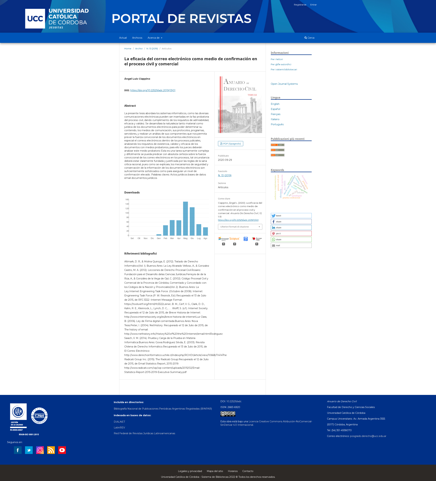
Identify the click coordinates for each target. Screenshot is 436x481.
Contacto (247, 471)
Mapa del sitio (215, 471)
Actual (123, 37)
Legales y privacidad (190, 471)
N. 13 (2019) (152, 48)
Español (275, 109)
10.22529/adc (234, 401)
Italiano (275, 119)
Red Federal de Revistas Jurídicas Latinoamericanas (144, 433)
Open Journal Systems (284, 83)
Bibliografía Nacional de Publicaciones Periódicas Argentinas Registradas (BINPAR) (163, 408)
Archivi (139, 48)
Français (275, 114)
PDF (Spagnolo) (232, 143)
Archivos (137, 37)
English (275, 103)
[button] (291, 215)
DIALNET (119, 421)
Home (127, 48)
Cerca (310, 37)
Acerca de (154, 37)
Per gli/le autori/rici (281, 64)
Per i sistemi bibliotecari (284, 69)
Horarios (233, 471)
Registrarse (300, 4)
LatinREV (119, 427)
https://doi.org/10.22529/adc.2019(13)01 (152, 90)
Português (277, 124)
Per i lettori (277, 59)
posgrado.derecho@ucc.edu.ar (368, 436)
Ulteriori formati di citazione (234, 226)
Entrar (313, 4)
